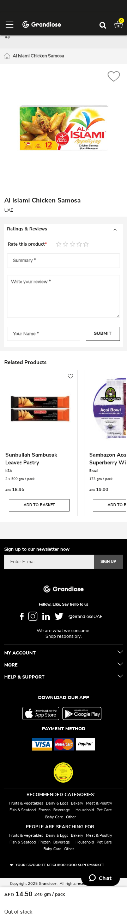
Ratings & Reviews (27, 229)
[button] (114, 77)
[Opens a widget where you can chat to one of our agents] (100, 878)
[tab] (63, 229)
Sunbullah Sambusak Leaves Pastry (31, 458)
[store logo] (41, 24)
